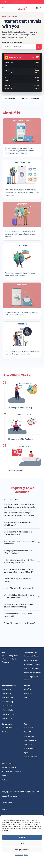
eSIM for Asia (6, 689)
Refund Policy (7, 780)
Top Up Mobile (7, 728)
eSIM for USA (6, 693)
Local (23, 98)
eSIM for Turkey (7, 702)
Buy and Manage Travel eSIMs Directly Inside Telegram (10, 659)
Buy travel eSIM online (31, 656)
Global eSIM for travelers (32, 664)
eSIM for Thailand (8, 710)
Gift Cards (5, 732)
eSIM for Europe (7, 697)
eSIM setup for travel (31, 668)
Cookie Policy (19, 855)
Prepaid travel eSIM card (32, 673)
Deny (22, 843)
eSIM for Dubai (7, 718)
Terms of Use (7, 803)
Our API (5, 776)
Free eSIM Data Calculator (11, 771)
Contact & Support (9, 767)
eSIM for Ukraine (8, 706)
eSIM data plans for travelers (31, 678)
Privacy (26, 855)
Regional (10, 98)
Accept (22, 837)
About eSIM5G (7, 763)
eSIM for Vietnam (8, 714)
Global (35, 98)
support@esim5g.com (10, 796)
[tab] (10, 98)
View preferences (22, 850)
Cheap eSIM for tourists (32, 660)
